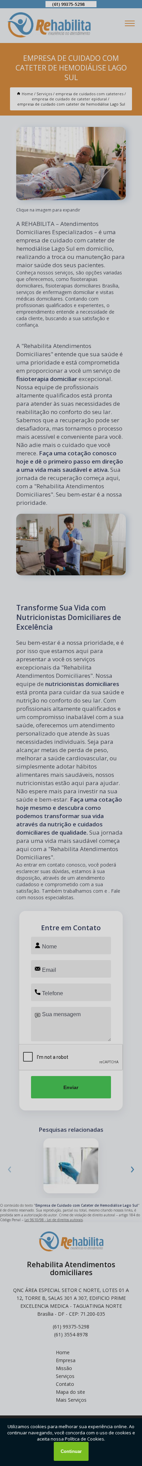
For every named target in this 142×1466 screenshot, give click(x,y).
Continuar (71, 1451)
